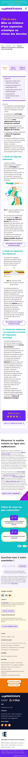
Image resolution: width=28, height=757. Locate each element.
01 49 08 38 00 (5, 603)
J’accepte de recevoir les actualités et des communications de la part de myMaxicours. (15, 571)
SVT (14, 46)
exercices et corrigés (9, 475)
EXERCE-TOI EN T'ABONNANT (11, 493)
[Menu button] (26, 8)
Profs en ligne (21, 471)
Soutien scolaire (14, 681)
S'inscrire (22, 566)
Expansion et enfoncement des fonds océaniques (14, 537)
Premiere (8, 46)
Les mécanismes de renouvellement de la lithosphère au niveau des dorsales (14, 523)
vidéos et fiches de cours (12, 481)
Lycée (2, 46)
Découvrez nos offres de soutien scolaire (14, 244)
